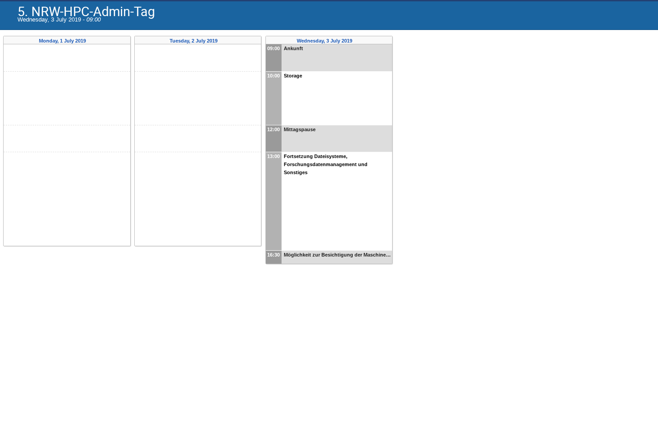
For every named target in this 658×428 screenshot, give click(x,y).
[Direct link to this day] (92, 41)
